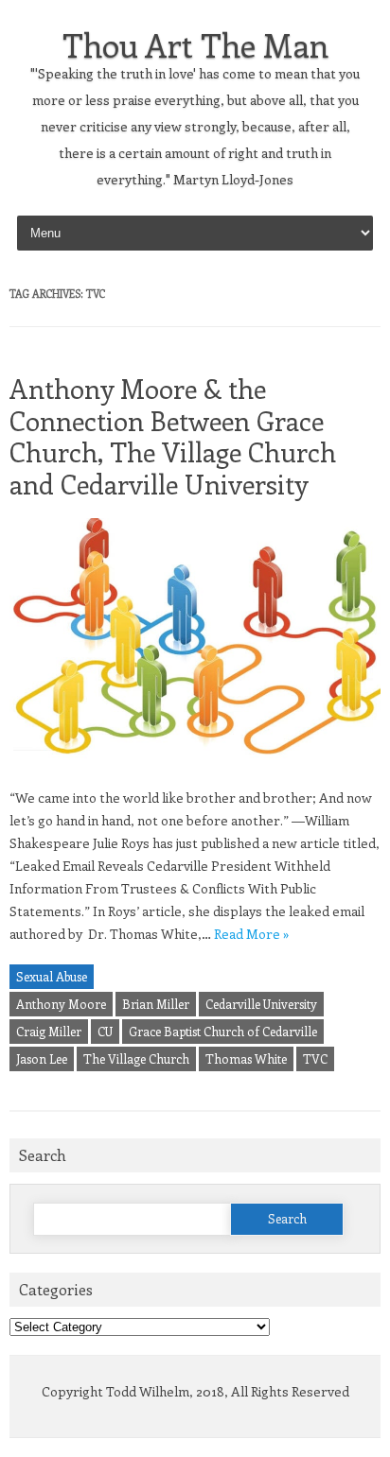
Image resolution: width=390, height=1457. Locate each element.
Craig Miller (48, 1031)
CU (105, 1031)
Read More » (252, 934)
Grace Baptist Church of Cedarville (223, 1031)
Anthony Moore (61, 1004)
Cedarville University (261, 1004)
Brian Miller (155, 1004)
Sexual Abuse (51, 976)
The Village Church (136, 1058)
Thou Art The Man (195, 44)
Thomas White (246, 1058)
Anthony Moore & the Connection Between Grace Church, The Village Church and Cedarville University (172, 436)
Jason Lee (41, 1058)
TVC (315, 1058)
